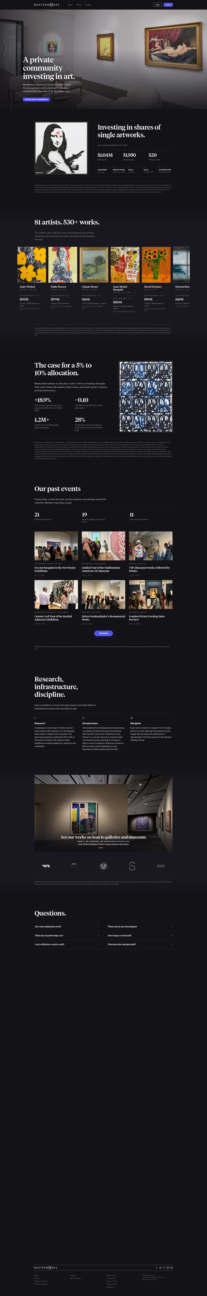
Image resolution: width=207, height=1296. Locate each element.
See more (103, 633)
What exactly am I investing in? (140, 926)
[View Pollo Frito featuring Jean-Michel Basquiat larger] (125, 265)
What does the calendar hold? (140, 944)
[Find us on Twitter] (160, 1267)
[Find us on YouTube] (171, 1267)
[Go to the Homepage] (46, 4)
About (70, 5)
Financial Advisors (41, 1284)
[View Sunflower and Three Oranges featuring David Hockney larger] (156, 265)
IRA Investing (75, 1278)
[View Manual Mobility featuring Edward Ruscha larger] (187, 265)
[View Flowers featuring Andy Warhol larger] (31, 265)
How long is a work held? (140, 935)
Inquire (168, 5)
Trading (88, 5)
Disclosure (110, 1287)
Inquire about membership (36, 99)
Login (157, 5)
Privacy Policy (111, 1284)
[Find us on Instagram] (164, 1267)
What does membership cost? (67, 935)
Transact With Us (40, 1281)
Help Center (111, 1276)
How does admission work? (67, 926)
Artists (78, 5)
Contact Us (110, 1278)
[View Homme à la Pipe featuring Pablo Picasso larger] (62, 265)
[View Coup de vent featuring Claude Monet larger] (94, 265)
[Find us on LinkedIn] (168, 1267)
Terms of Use (111, 1281)
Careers (37, 1278)
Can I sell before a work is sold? (67, 944)
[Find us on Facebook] (156, 1267)
